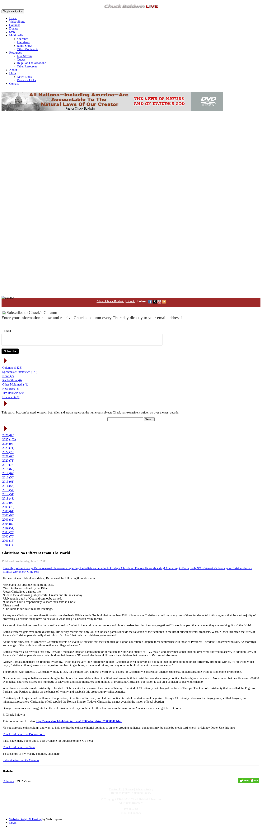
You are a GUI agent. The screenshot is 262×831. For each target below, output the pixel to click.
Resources (15, 52)
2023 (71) (8, 448)
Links (12, 73)
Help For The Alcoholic (31, 63)
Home (13, 18)
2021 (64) (8, 456)
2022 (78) (8, 452)
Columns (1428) (12, 367)
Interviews (23, 42)
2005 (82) (8, 523)
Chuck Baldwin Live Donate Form (24, 734)
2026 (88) (8, 435)
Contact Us (116, 789)
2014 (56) (8, 485)
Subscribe (10, 351)
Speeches (22, 38)
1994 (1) (7, 544)
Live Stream (24, 56)
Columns (14, 25)
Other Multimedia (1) (15, 384)
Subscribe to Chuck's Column (21, 760)
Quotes (21, 59)
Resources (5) (10, 388)
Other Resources (27, 66)
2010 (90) (8, 502)
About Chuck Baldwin (110, 301)
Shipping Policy (141, 792)
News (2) (8, 376)
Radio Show (24, 45)
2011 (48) (8, 498)
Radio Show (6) (12, 380)
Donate (13, 28)
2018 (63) (8, 469)
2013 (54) (8, 490)
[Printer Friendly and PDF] (248, 781)
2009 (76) (8, 507)
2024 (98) (8, 443)
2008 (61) (8, 511)
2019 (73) (8, 464)
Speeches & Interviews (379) (19, 371)
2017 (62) (8, 473)
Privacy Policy (144, 789)
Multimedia (16, 35)
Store (12, 32)
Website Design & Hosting (25, 819)
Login (12, 822)
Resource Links (26, 80)
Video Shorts (17, 21)
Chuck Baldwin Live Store (19, 747)
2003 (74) (8, 532)
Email (7, 331)
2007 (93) (8, 515)
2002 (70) (8, 536)
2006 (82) (8, 519)
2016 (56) (8, 477)
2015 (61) (8, 481)
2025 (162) (9, 439)
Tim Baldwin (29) (13, 393)
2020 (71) (8, 460)
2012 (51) (8, 494)
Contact (14, 83)
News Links (24, 76)
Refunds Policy (120, 792)
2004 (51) (8, 528)
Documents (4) (11, 397)
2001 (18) (8, 540)
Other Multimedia (27, 49)
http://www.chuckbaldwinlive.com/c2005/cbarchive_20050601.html (79, 721)
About (13, 69)
